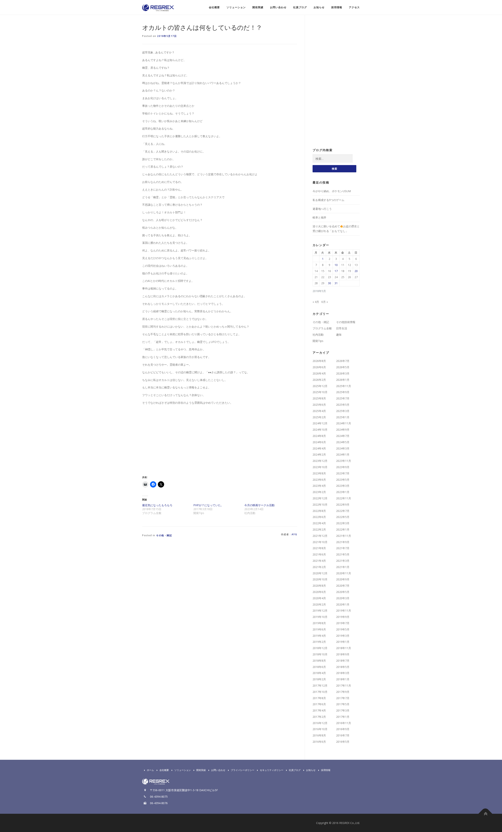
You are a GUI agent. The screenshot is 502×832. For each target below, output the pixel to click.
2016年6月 (319, 741)
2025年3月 (342, 411)
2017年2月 (319, 717)
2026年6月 (319, 367)
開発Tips (318, 341)
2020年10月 (320, 579)
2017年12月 (320, 685)
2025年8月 (319, 398)
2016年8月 (319, 735)
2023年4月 (319, 486)
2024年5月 (342, 442)
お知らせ (319, 7)
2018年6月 (319, 667)
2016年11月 (343, 723)
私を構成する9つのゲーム (328, 200)
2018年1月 (342, 679)
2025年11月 (343, 386)
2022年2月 (319, 529)
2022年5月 (342, 517)
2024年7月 (342, 436)
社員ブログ (300, 7)
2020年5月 (342, 592)
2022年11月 (343, 498)
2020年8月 (319, 585)
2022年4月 (319, 523)
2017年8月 (319, 698)
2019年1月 (342, 642)
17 (336, 271)
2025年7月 (342, 398)
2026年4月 (319, 373)
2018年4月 (319, 673)
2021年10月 (320, 542)
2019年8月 (319, 623)
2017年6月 (319, 704)
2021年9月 (342, 542)
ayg (294, 534)
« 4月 (316, 302)
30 (329, 283)
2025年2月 (319, 417)
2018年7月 (342, 660)
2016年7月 (342, 735)
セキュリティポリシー (271, 770)
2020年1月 (342, 604)
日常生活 (341, 328)
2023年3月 (342, 486)
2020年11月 (343, 573)
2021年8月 (319, 548)
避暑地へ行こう (322, 209)
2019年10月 (320, 617)
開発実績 (257, 7)
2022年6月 (319, 517)
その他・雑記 (164, 535)
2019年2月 (319, 642)
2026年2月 (319, 380)
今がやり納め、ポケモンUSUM (332, 191)
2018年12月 (320, 648)
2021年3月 (342, 561)
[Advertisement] (175, 443)
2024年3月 (342, 448)
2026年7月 (342, 361)
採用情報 (336, 7)
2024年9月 (342, 429)
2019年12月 (320, 610)
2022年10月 (320, 504)
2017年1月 (342, 717)
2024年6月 (319, 442)
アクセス (354, 7)
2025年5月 (342, 404)
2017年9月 (342, 692)
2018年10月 (320, 654)
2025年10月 (320, 392)
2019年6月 (319, 629)
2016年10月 (320, 729)
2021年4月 (319, 561)
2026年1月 (342, 380)
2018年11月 (343, 648)
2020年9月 (342, 579)
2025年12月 (320, 386)
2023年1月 (342, 492)
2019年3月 (342, 635)
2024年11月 (343, 423)
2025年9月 (342, 392)
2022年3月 (342, 523)
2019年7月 (342, 623)
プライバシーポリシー (242, 770)
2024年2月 (319, 454)
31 (336, 283)
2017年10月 (320, 692)
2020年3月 (342, 598)
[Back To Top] (485, 814)
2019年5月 (342, 629)
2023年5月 (342, 479)
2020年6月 (319, 592)
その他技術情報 (345, 322)
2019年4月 (319, 635)
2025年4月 (319, 411)
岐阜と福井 (319, 217)
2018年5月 (342, 667)
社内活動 (318, 334)
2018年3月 (342, 673)
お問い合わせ (278, 7)
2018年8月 (319, 660)
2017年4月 (319, 710)
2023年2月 (319, 492)
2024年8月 (319, 436)
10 (336, 265)
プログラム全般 (322, 328)
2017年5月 (342, 704)
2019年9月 (342, 617)
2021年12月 (320, 536)
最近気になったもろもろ (157, 505)
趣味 (339, 334)
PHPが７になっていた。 (208, 505)
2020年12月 (320, 573)
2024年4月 (319, 448)
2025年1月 (342, 417)
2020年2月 (319, 604)
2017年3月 (342, 710)
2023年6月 (319, 479)
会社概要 (214, 7)
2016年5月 (342, 741)
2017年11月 (343, 685)
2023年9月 (342, 467)
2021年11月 (343, 536)
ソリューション (236, 7)
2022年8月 (319, 511)
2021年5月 (342, 554)
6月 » (324, 302)
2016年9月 (342, 729)
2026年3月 (342, 373)
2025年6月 (319, 404)
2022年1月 (342, 529)
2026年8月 (319, 361)
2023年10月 (320, 467)
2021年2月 (319, 567)
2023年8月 (319, 473)
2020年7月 (342, 585)
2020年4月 (319, 598)
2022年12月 (320, 498)
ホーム (150, 770)
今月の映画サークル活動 (259, 505)
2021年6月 (319, 554)
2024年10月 (320, 429)
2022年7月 (342, 511)
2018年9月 (342, 654)
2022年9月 (342, 504)
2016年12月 (320, 723)
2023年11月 (343, 461)
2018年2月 (319, 679)
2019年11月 (343, 610)
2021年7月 (342, 548)
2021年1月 (342, 567)
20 (356, 271)
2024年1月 (342, 454)
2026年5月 (342, 367)
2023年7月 (342, 473)
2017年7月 (342, 698)
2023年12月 (320, 461)
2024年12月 (320, 423)
